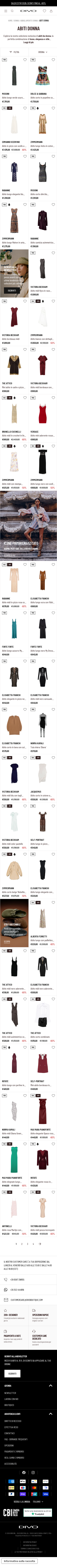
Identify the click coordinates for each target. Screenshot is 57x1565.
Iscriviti (12, 1373)
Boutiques (9, 1404)
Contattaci (9, 1433)
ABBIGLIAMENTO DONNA (29, 20)
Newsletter (10, 1392)
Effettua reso (11, 1427)
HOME (10, 20)
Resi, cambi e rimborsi (14, 1457)
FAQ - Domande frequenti (15, 1439)
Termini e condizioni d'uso (30, 1548)
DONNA (16, 20)
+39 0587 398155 (17, 1279)
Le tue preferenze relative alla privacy (28, 1552)
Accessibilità (10, 1463)
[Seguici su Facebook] (24, 1472)
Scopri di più (9, 555)
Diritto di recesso (12, 1420)
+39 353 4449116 (17, 1289)
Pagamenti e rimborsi (14, 1451)
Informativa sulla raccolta (19, 1561)
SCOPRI (7, 941)
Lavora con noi (11, 1398)
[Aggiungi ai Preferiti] (25, 59)
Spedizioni (9, 1445)
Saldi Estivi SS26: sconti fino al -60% (28, 3)
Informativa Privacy (30, 1542)
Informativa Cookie (30, 1545)
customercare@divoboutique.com (27, 1299)
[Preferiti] (44, 11)
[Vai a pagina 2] (40, 1244)
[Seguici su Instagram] (33, 1472)
